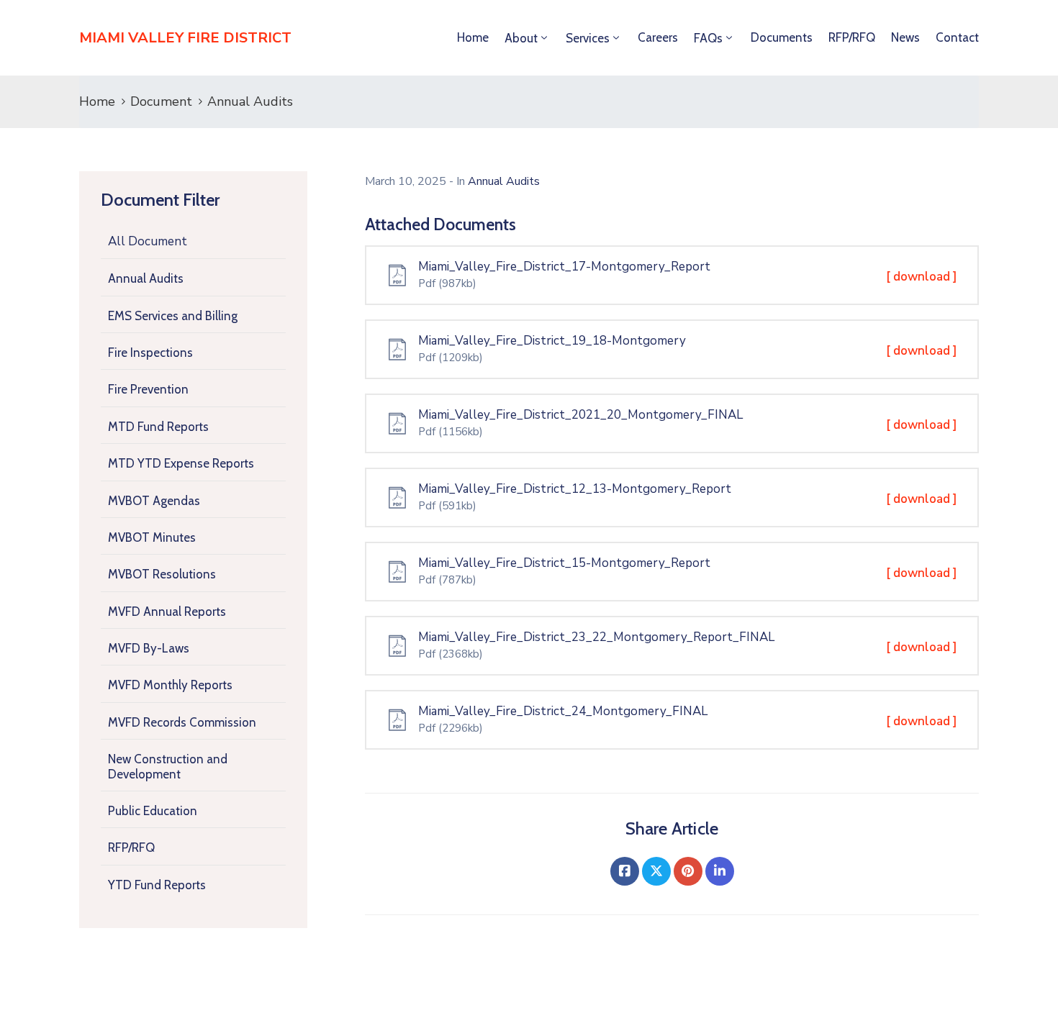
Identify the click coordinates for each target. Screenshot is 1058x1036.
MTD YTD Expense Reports (181, 463)
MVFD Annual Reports (167, 611)
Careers (658, 37)
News (905, 37)
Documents (782, 37)
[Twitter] (656, 871)
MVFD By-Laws (148, 648)
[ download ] (921, 276)
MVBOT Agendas (154, 501)
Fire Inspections (150, 352)
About (521, 38)
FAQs (708, 38)
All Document (147, 241)
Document (161, 101)
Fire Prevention (148, 389)
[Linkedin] (719, 871)
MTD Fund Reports (158, 426)
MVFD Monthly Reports (170, 685)
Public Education (152, 811)
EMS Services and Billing (173, 316)
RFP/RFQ (851, 37)
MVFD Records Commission (182, 722)
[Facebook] (624, 871)
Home (473, 37)
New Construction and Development (167, 766)
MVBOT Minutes (152, 537)
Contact (957, 37)
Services (588, 38)
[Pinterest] (688, 871)
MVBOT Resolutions (162, 574)
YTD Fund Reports (157, 885)
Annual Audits (146, 278)
